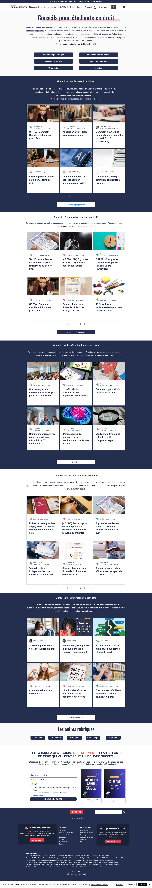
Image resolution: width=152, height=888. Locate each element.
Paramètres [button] (119, 885)
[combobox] (53, 784)
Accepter (142, 885)
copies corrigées (85, 41)
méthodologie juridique (35, 31)
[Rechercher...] (113, 7)
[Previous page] (65, 196)
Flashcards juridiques (50, 37)
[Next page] (87, 196)
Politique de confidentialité (99, 885)
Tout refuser (131, 885)
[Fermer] (149, 884)
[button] (89, 7)
